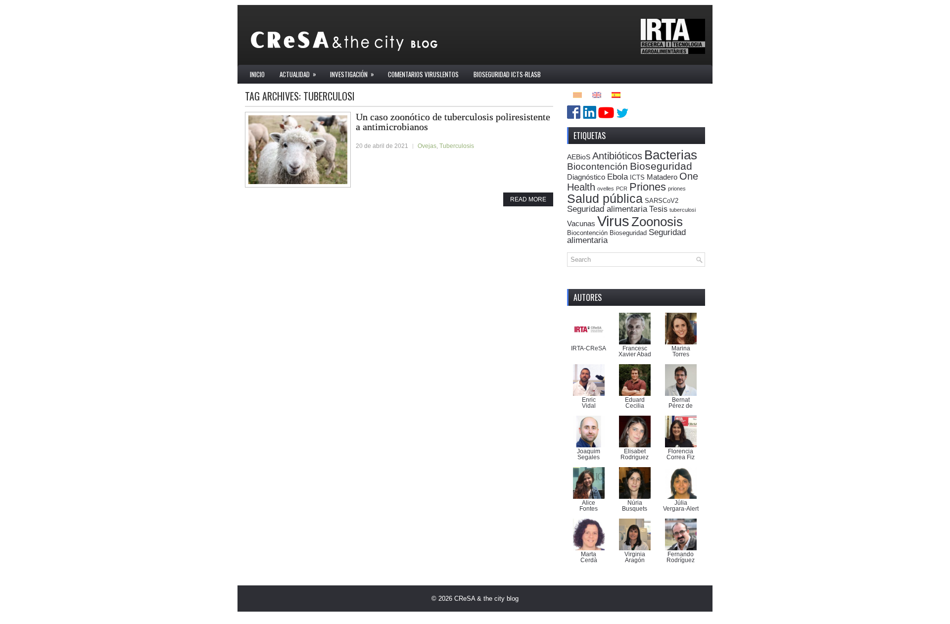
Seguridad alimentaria (607, 209)
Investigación (352, 74)
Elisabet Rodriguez (634, 454)
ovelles (605, 189)
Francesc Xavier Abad (634, 351)
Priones (647, 187)
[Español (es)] (616, 94)
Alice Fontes (588, 505)
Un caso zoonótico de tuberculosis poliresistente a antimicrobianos (453, 121)
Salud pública (605, 198)
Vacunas (581, 223)
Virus (613, 221)
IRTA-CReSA (588, 348)
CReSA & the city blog (486, 598)
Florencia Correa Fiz (680, 454)
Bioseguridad (661, 166)
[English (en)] (596, 94)
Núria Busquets (634, 505)
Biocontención (597, 166)
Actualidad (298, 74)
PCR (621, 189)
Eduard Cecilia (635, 402)
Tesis (658, 208)
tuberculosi (682, 210)
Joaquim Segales (588, 454)
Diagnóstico (586, 177)
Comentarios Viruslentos (423, 74)
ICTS (637, 177)
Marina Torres (680, 351)
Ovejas (427, 146)
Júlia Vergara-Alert (681, 505)
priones (677, 189)
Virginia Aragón (634, 557)
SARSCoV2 (661, 200)
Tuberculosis (456, 146)
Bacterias (670, 155)
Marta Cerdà (588, 557)
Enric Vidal (589, 402)
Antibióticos (617, 155)
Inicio (257, 74)
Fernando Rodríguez (680, 557)
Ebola (617, 177)
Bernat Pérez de (680, 402)
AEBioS (578, 157)
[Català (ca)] (577, 94)
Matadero (662, 177)
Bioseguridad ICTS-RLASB (507, 74)
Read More (528, 199)
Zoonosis (657, 221)
